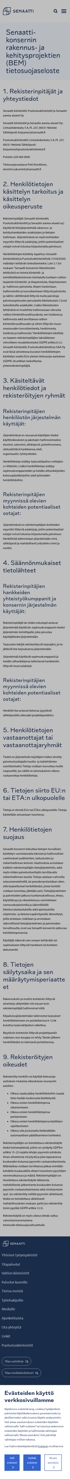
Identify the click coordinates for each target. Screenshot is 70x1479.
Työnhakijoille (12, 1300)
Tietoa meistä (12, 1290)
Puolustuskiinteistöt (17, 1345)
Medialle (8, 1309)
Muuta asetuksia (53, 1460)
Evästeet (43, 1446)
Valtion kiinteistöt (15, 1273)
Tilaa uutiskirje (14, 1361)
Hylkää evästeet (32, 1460)
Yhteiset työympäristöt (20, 1255)
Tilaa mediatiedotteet (19, 1373)
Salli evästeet (12, 1460)
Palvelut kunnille (15, 1282)
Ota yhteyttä (11, 1327)
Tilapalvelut (11, 1264)
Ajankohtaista (12, 1318)
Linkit (6, 1336)
